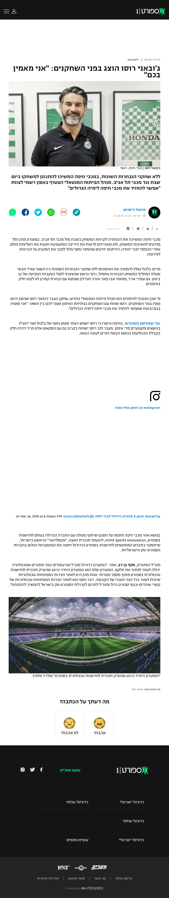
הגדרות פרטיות (48, 878)
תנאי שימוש (76, 878)
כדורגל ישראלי (152, 59)
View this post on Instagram (137, 408)
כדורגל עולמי (133, 821)
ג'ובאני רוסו (137, 689)
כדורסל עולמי (77, 802)
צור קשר (100, 878)
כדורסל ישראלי (131, 840)
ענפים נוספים (77, 840)
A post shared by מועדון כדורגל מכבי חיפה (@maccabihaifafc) (111, 516)
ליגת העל (133, 59)
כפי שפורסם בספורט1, (142, 323)
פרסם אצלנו (123, 878)
